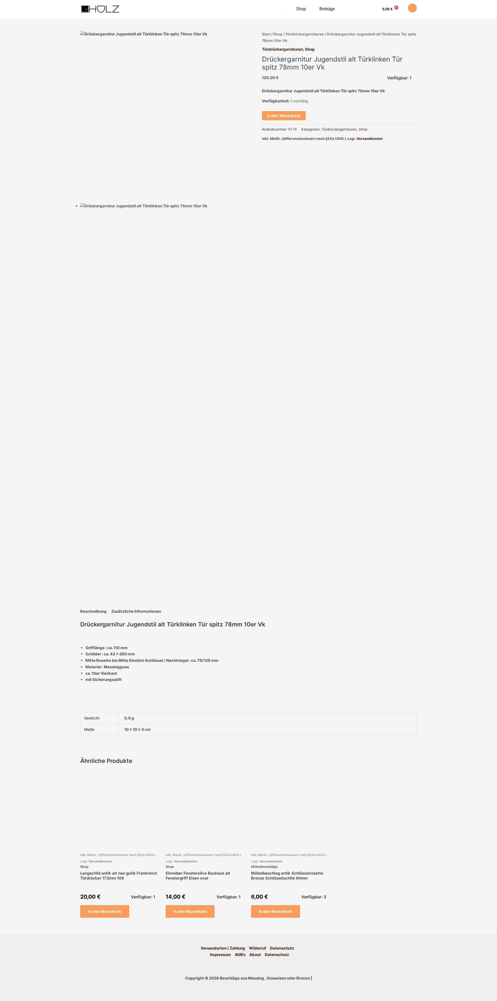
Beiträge (327, 9)
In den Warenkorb (284, 115)
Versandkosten (369, 138)
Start (266, 34)
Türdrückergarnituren (304, 34)
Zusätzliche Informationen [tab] (136, 611)
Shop (301, 9)
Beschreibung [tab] (93, 611)
